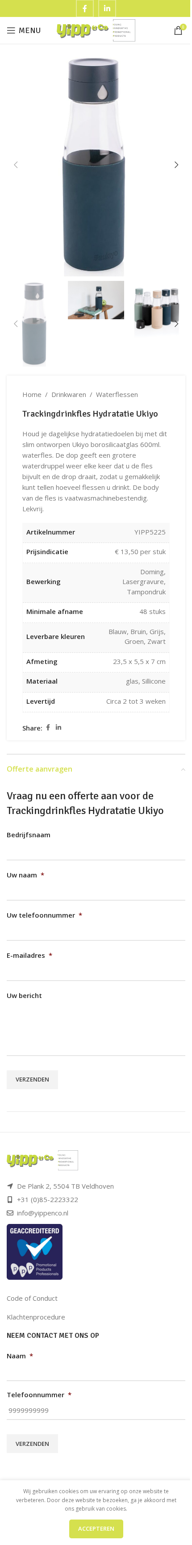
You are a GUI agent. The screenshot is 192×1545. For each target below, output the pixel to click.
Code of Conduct (32, 1298)
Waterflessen (117, 394)
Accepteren (96, 1528)
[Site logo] (96, 29)
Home (32, 394)
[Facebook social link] (47, 728)
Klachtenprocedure (36, 1316)
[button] (16, 165)
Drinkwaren (68, 394)
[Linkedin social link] (58, 728)
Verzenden (32, 1079)
